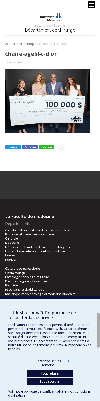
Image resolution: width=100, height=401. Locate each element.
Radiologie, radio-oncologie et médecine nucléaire (40, 294)
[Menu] (91, 4)
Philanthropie (27, 44)
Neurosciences (15, 255)
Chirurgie (11, 238)
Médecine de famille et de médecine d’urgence (38, 247)
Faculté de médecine (50, 25)
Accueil (10, 44)
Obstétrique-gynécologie (22, 268)
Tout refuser (50, 373)
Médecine (12, 242)
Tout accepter (50, 381)
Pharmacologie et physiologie (26, 281)
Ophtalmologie (15, 273)
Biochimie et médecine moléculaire (29, 234)
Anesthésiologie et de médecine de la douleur (37, 230)
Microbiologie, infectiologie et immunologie (35, 251)
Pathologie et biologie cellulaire (27, 277)
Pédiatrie (11, 285)
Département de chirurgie (50, 30)
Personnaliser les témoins (53, 363)
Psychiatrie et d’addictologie (24, 289)
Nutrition (11, 259)
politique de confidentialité (43, 391)
